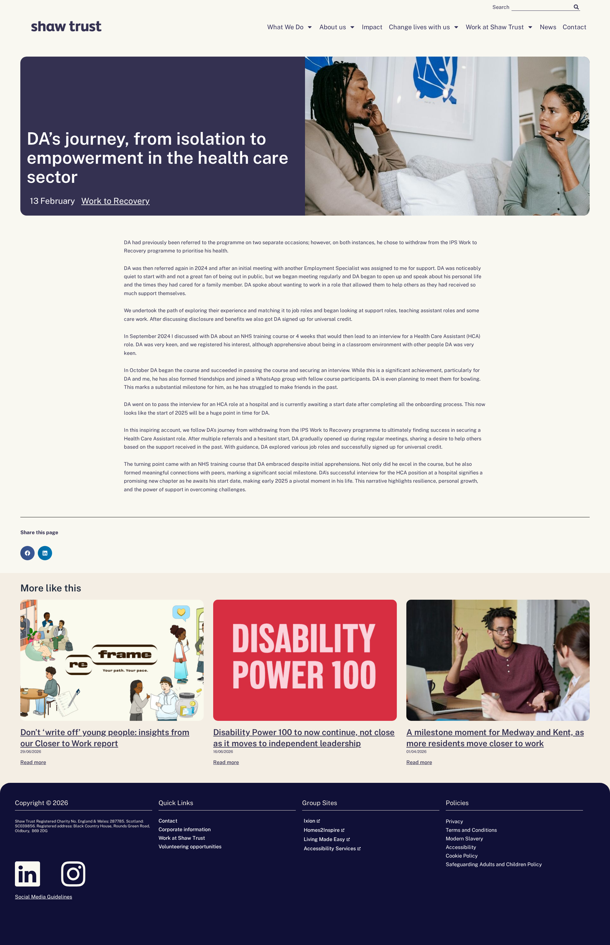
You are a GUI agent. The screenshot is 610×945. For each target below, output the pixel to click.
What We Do (285, 27)
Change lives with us (419, 27)
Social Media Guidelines (43, 897)
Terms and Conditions (471, 830)
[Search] (576, 6)
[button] (27, 553)
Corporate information (185, 829)
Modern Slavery (464, 839)
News (548, 27)
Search (500, 7)
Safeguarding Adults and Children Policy (494, 864)
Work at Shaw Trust (495, 27)
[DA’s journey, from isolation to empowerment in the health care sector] (112, 660)
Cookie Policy (462, 856)
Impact (372, 27)
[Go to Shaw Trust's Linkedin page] (38, 873)
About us (332, 27)
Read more (33, 762)
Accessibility (461, 847)
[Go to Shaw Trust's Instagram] (83, 873)
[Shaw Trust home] (66, 27)
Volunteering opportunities (190, 847)
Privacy (454, 821)
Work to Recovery (115, 201)
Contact (574, 27)
